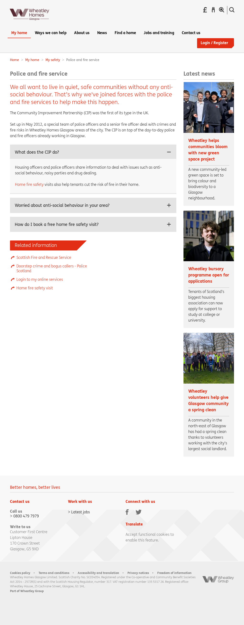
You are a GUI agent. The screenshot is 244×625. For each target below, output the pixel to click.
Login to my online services (39, 279)
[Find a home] (221, 10)
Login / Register (214, 43)
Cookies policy (20, 573)
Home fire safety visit (34, 288)
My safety (53, 60)
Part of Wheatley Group (27, 591)
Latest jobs (80, 512)
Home (14, 60)
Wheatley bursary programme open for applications (208, 275)
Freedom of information (174, 573)
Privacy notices (138, 573)
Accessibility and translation (98, 573)
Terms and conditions (54, 573)
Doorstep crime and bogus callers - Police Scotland (51, 268)
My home (32, 60)
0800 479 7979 (26, 516)
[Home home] (29, 22)
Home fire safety (29, 184)
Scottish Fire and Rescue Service (43, 257)
